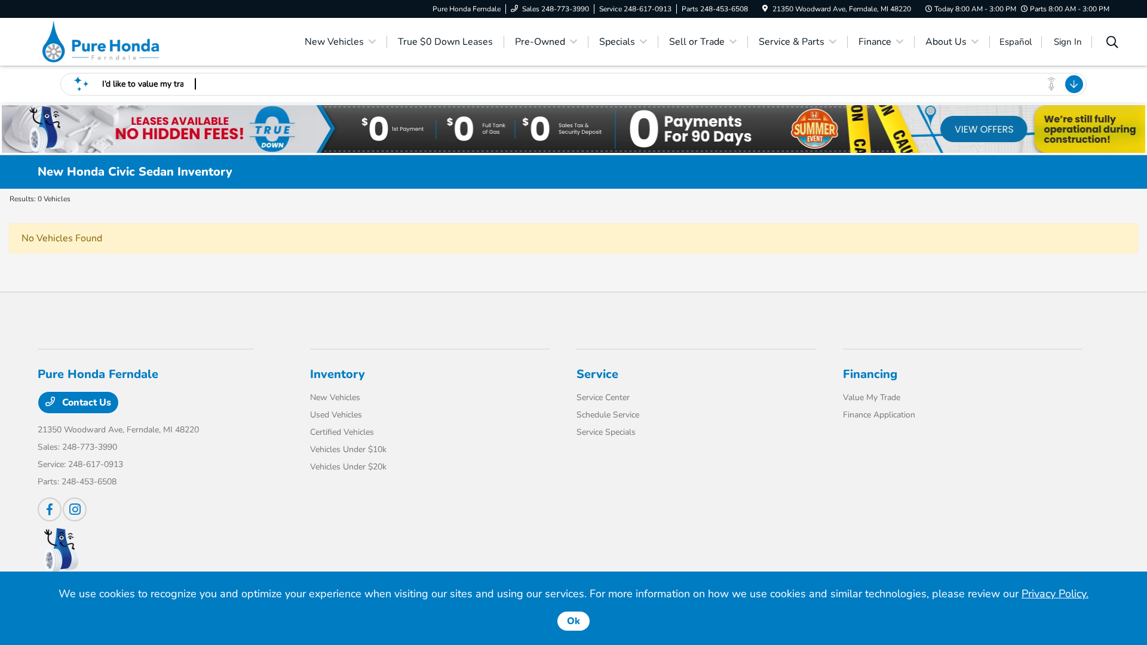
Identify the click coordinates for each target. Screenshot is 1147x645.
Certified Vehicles (342, 432)
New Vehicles (335, 397)
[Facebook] (50, 509)
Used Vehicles (336, 414)
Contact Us (85, 402)
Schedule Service (607, 414)
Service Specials (606, 432)
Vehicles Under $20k (348, 466)
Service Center (603, 397)
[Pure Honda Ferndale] (140, 41)
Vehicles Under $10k (348, 449)
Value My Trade (871, 397)
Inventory (337, 374)
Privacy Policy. (1055, 593)
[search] (1112, 43)
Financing (870, 374)
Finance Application (879, 414)
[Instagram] (75, 509)
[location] (765, 9)
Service (597, 374)
